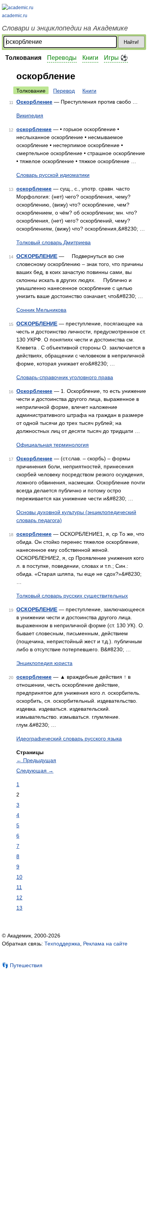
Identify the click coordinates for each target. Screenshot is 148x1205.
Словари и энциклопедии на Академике (65, 28)
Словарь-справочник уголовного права (64, 377)
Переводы (62, 57)
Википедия (29, 115)
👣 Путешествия (22, 965)
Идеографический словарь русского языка (69, 738)
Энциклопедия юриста (44, 663)
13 (19, 908)
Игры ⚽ (116, 57)
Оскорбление (34, 102)
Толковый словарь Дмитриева (53, 242)
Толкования (23, 57)
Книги (90, 57)
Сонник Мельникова (41, 310)
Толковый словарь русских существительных (72, 596)
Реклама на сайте (105, 944)
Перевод (64, 91)
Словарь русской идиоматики (53, 175)
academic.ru (14, 15)
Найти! (131, 42)
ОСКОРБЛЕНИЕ (36, 256)
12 (19, 897)
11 (19, 887)
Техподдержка (62, 944)
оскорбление (34, 129)
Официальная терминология (52, 445)
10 (19, 877)
